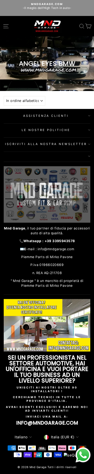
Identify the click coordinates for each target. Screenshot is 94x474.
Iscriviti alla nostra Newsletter (46, 144)
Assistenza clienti (46, 115)
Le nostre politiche (46, 130)
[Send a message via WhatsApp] (83, 455)
